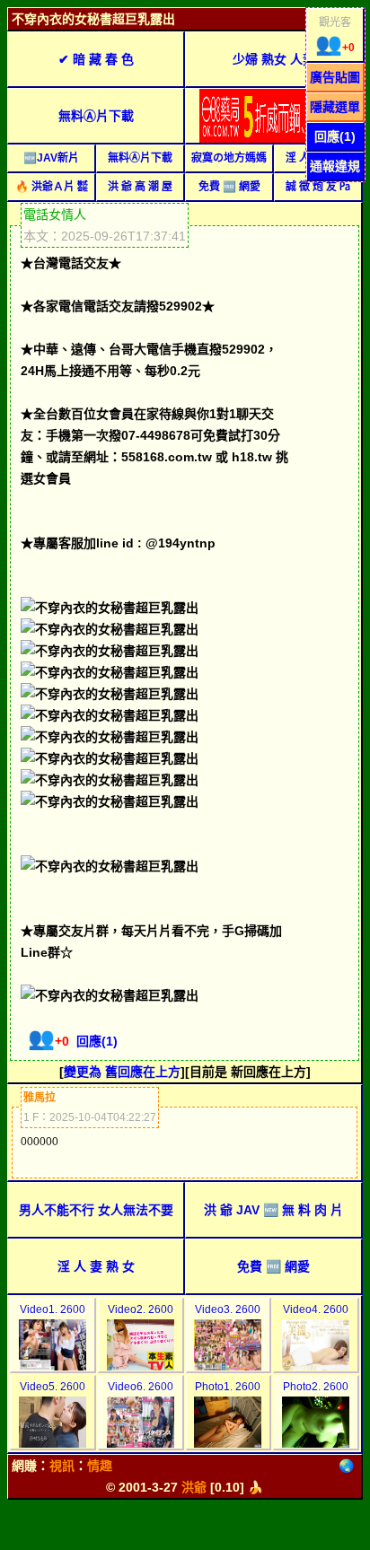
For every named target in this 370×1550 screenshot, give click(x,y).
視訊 (62, 1465)
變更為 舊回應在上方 (122, 1071)
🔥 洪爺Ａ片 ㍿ (51, 186)
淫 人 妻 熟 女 (96, 1266)
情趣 (99, 1465)
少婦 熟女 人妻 (274, 59)
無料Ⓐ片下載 (96, 116)
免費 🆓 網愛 (229, 186)
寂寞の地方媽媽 (229, 158)
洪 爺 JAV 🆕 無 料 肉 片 (273, 1210)
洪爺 (194, 1487)
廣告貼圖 (335, 77)
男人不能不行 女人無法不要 (96, 1210)
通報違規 (335, 166)
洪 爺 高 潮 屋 (140, 186)
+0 (335, 47)
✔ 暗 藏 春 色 (96, 59)
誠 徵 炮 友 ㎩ (318, 186)
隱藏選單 (335, 107)
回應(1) (335, 136)
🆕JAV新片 (51, 158)
